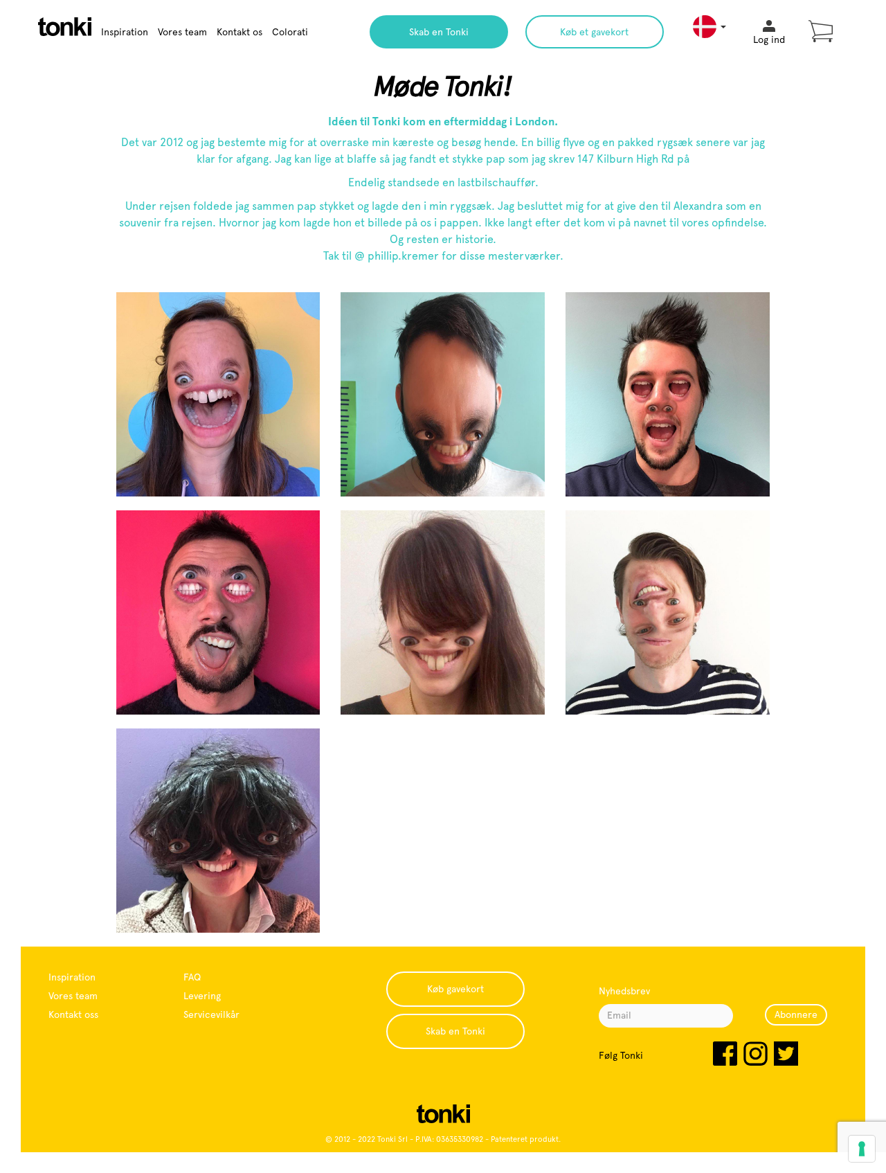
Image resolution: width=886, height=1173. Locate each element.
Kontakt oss (73, 1014)
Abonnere (796, 1014)
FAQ (192, 977)
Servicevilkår (211, 1014)
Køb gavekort (455, 988)
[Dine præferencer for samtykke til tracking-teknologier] (862, 1149)
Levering (202, 995)
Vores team (182, 31)
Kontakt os (239, 31)
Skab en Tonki (439, 31)
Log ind (769, 39)
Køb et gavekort (594, 31)
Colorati (290, 31)
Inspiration (124, 31)
